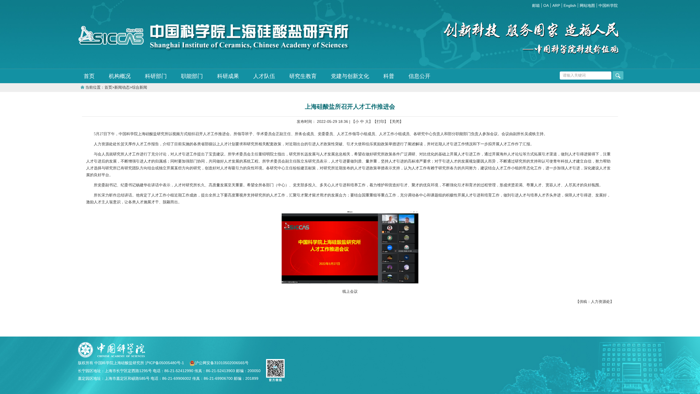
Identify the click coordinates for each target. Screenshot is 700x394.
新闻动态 (122, 87)
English (570, 5)
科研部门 (156, 76)
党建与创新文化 (350, 76)
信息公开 (419, 76)
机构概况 (120, 76)
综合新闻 (139, 87)
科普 (388, 76)
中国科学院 (608, 5)
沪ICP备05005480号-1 (165, 363)
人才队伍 (264, 76)
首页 (89, 76)
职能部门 (192, 76)
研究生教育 (303, 76)
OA (546, 5)
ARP (556, 5)
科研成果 (228, 76)
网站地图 (587, 5)
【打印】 (380, 122)
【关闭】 (395, 122)
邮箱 (536, 5)
